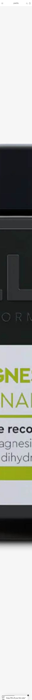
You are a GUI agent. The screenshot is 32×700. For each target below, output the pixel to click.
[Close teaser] (28, 695)
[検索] (27, 3)
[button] (16, 698)
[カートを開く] (30, 3)
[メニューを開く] (2, 3)
